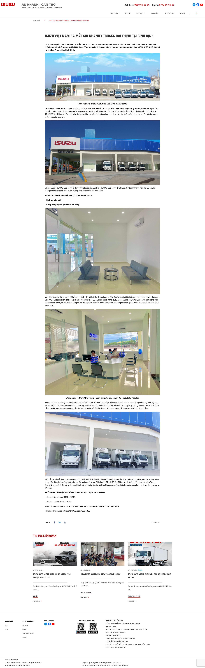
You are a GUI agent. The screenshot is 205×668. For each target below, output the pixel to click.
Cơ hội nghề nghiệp (28, 633)
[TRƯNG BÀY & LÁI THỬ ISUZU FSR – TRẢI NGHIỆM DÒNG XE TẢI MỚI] (150, 554)
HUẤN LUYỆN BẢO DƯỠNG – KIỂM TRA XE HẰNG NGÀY (100, 574)
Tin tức (127, 13)
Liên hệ (182, 13)
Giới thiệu (25, 625)
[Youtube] (201, 4)
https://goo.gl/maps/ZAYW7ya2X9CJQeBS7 (71, 511)
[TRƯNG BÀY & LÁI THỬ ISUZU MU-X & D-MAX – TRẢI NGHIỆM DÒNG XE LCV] (55, 554)
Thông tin (131, 596)
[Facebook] (197, 4)
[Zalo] (194, 4)
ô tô (6, 625)
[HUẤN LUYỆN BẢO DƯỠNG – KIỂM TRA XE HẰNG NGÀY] (102, 554)
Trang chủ (36, 20)
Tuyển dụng (169, 13)
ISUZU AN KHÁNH (28, 621)
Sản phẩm (9, 621)
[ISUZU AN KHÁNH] (8, 4)
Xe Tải (6, 629)
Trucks (140, 570)
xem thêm (36, 601)
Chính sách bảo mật (11, 660)
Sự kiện (35, 596)
